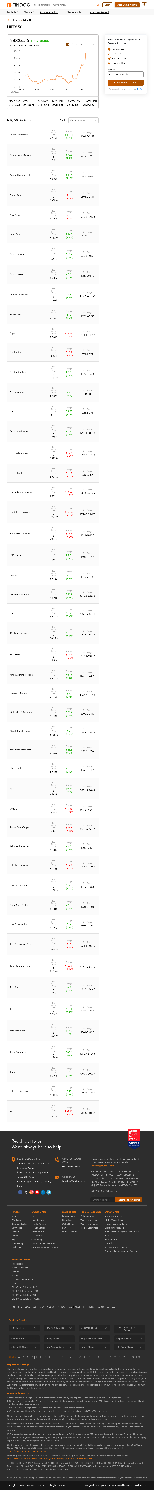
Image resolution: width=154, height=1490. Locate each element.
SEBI (35, 1307)
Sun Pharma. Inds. (19, 924)
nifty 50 (27, 20)
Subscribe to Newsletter (128, 1200)
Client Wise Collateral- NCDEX (25, 1299)
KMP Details (36, 1235)
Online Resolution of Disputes (45, 1247)
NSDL (77, 1307)
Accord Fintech (132, 1485)
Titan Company (18, 1052)
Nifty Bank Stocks (18, 1338)
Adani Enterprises (19, 134)
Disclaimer (16, 1247)
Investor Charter (38, 1224)
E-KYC (107, 1235)
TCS (12, 1009)
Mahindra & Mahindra (21, 712)
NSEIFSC (61, 1307)
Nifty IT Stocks (87, 1347)
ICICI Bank (15, 555)
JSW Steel (15, 654)
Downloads (17, 1228)
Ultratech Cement (19, 1091)
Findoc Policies (18, 1264)
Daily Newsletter (87, 1216)
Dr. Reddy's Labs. (19, 372)
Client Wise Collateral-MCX (24, 1295)
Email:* (93, 1195)
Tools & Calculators (89, 1228)
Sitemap (15, 1271)
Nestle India (16, 768)
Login (107, 5)
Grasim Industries (19, 431)
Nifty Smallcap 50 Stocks (127, 1329)
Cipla (12, 333)
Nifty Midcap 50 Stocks (91, 1338)
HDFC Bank (16, 473)
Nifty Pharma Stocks (55, 1347)
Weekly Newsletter (88, 1220)
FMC (70, 1307)
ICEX (91, 1307)
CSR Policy (109, 1243)
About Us (16, 1216)
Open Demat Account (127, 5)
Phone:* (111, 70)
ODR (14, 1283)
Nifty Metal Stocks (124, 1347)
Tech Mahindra (17, 1030)
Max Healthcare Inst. (20, 749)
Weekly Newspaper (89, 1224)
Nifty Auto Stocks (124, 1338)
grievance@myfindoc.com (102, 1166)
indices (16, 20)
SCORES (15, 1275)
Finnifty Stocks (52, 1338)
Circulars (111, 1307)
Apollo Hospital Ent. (20, 174)
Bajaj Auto (15, 234)
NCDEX (50, 1307)
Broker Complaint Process (43, 1243)
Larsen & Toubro (18, 693)
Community (36, 1239)
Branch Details (38, 1228)
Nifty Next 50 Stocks (55, 1328)
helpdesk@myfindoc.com (74, 1181)
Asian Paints (16, 195)
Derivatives (67, 1220)
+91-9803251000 (71, 1166)
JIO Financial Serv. (19, 633)
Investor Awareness (113, 1216)
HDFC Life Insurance (21, 491)
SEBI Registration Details (116, 1247)
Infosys (13, 575)
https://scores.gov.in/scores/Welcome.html (27, 1451)
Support (15, 1231)
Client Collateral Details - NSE (25, 1291)
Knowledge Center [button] (72, 11)
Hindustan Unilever (20, 533)
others (136, 1357)
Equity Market (68, 1216)
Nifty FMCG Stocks (19, 1347)
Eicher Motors (17, 392)
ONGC (13, 808)
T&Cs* (139, 89)
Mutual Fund (68, 1224)
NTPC (13, 788)
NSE (13, 1307)
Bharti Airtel (16, 314)
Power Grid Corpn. (20, 827)
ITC (11, 612)
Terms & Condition (20, 1267)
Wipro (13, 1111)
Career (15, 1235)
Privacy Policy (17, 1243)
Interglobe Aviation (19, 594)
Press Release (37, 1220)
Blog (14, 1239)
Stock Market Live (89, 1328)
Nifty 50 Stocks (17, 1328)
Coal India (15, 352)
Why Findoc (17, 1220)
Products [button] (11, 11)
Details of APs (37, 1231)
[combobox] (70, 120)
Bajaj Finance (17, 254)
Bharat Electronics (19, 294)
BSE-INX (100, 1307)
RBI (84, 1307)
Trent (12, 1072)
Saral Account (111, 1239)
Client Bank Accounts (114, 1228)
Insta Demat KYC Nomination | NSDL (122, 1231)
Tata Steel (15, 987)
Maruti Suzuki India (20, 730)
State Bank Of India (20, 905)
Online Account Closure (22, 1279)
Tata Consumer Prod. (21, 944)
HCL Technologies (19, 453)
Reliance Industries (19, 846)
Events (34, 1216)
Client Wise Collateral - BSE (24, 1287)
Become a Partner (49, 11)
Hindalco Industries (20, 512)
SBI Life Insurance (19, 865)
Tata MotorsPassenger (21, 965)
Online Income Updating (116, 1224)
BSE (20, 1307)
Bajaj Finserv (16, 274)
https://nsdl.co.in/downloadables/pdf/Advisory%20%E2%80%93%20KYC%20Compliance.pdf (49, 1458)
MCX (42, 1307)
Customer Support (99, 11)
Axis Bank (15, 215)
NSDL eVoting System (114, 1220)
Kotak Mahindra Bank (21, 674)
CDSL (27, 1307)
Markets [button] (28, 11)
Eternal (13, 411)
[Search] (97, 5)
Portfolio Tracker (69, 1231)
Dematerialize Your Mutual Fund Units (122, 1251)
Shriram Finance (18, 885)
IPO (64, 1228)
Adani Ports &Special (20, 154)
